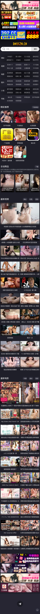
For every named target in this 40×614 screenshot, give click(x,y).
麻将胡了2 (10, 60)
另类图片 (36, 84)
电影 (2, 74)
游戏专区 (36, 56)
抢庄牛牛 (36, 60)
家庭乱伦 (18, 89)
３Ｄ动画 (36, 65)
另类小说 (18, 92)
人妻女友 (27, 89)
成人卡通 (27, 73)
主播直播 (27, 68)
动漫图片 (36, 81)
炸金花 (18, 60)
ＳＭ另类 (36, 68)
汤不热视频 (35, 97)
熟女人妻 (10, 68)
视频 (2, 66)
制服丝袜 (10, 76)
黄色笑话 (27, 92)
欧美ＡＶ (27, 65)
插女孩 (10, 97)
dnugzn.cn (20, 44)
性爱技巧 (36, 92)
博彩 (2, 58)
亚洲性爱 (10, 73)
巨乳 (31, 199)
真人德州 (18, 56)
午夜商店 (18, 97)
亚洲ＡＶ (10, 65)
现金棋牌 (27, 60)
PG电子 (10, 56)
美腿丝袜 (10, 84)
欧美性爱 (36, 73)
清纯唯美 (18, 84)
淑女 (31, 378)
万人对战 (27, 56)
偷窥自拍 (10, 81)
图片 (2, 82)
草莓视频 (27, 97)
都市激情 (10, 89)
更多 (36, 199)
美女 (25, 199)
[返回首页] (37, 610)
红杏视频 (10, 101)
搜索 (35, 49)
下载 (36, 167)
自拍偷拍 (18, 65)
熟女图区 (27, 84)
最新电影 (5, 378)
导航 (2, 99)
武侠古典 (36, 89)
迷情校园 (10, 92)
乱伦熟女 (27, 76)
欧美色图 (27, 81)
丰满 (25, 378)
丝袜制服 (18, 68)
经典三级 (18, 76)
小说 (2, 90)
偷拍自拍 (18, 73)
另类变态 (36, 76)
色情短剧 (18, 101)
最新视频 (5, 199)
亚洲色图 (18, 81)
